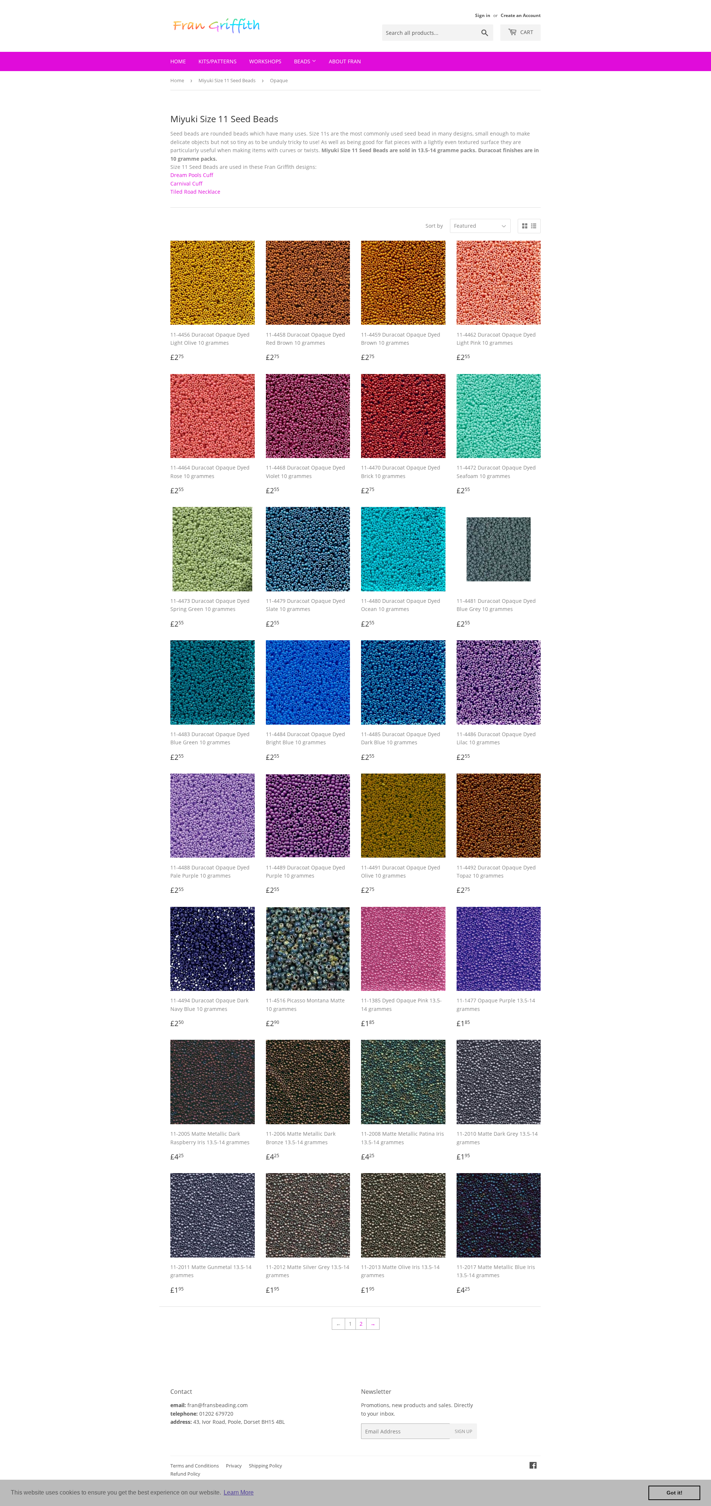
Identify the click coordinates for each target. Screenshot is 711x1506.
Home (178, 61)
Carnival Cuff (186, 183)
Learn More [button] (239, 1492)
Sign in (482, 15)
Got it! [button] (674, 1493)
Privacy (234, 1465)
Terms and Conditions (194, 1465)
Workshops (265, 61)
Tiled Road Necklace (195, 191)
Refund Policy (185, 1473)
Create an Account (521, 15)
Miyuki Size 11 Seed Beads (227, 80)
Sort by (434, 225)
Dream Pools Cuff (191, 174)
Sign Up (463, 1431)
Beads (303, 61)
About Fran (345, 61)
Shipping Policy (265, 1465)
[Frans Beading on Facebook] (533, 1466)
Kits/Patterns (217, 61)
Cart (526, 32)
